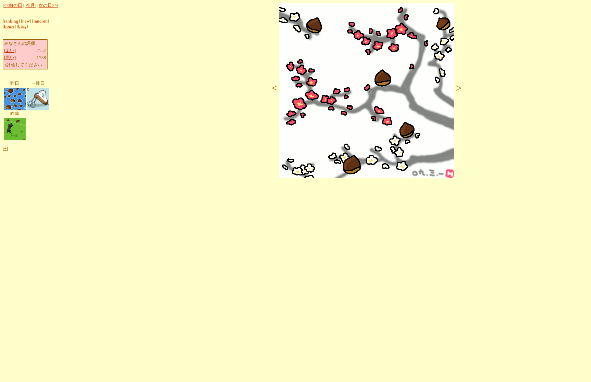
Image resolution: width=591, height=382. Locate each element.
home (9, 26)
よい (9, 50)
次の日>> (48, 5)
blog (22, 26)
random (41, 21)
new (26, 21)
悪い (9, 57)
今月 (30, 5)
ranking (11, 21)
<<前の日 (13, 5)
